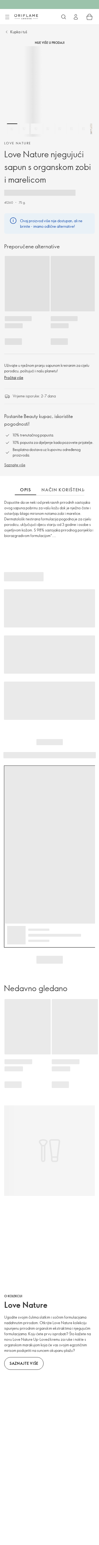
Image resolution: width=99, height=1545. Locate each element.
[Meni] (7, 17)
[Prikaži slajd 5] (59, 128)
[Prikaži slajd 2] (24, 128)
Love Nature (17, 143)
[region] (49, 91)
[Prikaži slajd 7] (83, 128)
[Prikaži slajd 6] (71, 128)
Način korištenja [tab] (64, 490)
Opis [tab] (25, 490)
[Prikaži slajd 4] (48, 128)
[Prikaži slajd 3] (36, 128)
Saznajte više (14, 464)
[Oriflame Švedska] (26, 17)
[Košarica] (89, 16)
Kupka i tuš (18, 31)
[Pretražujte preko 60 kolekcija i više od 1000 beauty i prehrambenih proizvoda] (64, 17)
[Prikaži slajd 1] (12, 128)
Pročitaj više (13, 377)
